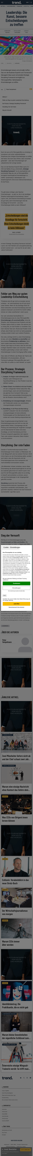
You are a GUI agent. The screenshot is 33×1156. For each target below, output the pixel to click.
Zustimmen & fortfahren (16, 583)
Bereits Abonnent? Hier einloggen (16, 607)
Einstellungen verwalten (16, 588)
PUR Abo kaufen (16, 604)
